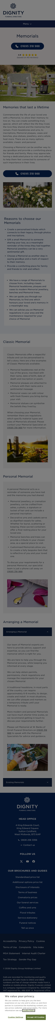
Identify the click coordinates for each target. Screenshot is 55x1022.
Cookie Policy (29, 1010)
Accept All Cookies (35, 1017)
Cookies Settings (15, 1017)
